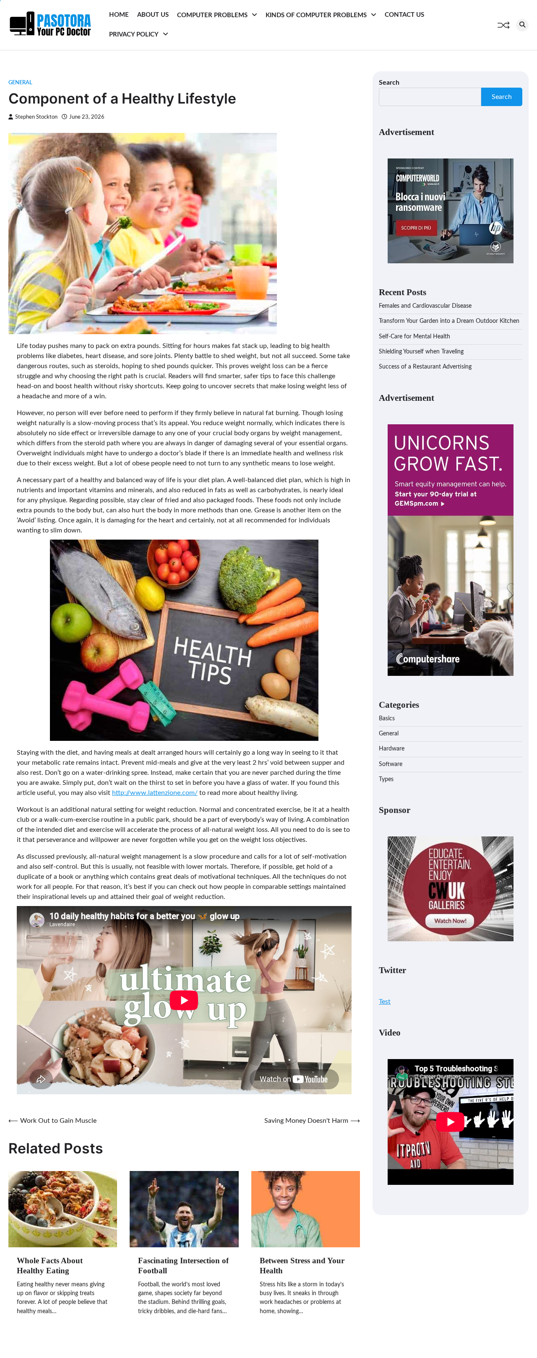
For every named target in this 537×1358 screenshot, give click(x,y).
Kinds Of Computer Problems (316, 15)
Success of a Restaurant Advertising (425, 367)
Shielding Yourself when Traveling (421, 352)
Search (389, 82)
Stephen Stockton (36, 116)
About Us (153, 15)
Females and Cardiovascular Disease (425, 306)
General (20, 82)
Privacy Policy (134, 34)
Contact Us (404, 15)
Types (386, 779)
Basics (387, 719)
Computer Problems (212, 15)
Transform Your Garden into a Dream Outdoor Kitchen (449, 321)
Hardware (391, 749)
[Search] (522, 25)
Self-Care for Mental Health (414, 337)
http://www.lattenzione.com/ (155, 792)
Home (119, 15)
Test (385, 1001)
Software (390, 764)
